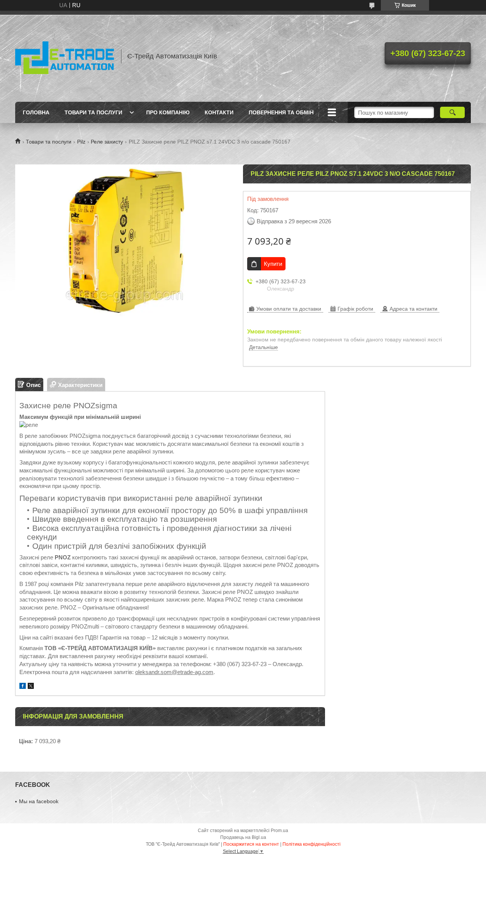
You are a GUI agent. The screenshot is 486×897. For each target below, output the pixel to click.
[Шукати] (452, 112)
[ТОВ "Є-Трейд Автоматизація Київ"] (64, 56)
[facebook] (22, 687)
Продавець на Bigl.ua (243, 837)
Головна (36, 112)
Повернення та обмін (281, 112)
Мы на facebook (38, 801)
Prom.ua (279, 830)
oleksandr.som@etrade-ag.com (174, 672)
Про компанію (167, 112)
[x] (31, 687)
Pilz (81, 142)
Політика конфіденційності (311, 844)
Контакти (219, 112)
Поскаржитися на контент (251, 844)
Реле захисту (107, 142)
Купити (273, 264)
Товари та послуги (93, 112)
